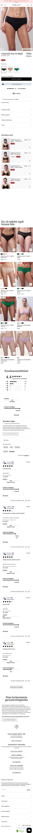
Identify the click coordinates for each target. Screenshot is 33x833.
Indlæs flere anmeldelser (16, 687)
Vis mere (16, 415)
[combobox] (24, 455)
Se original (5, 476)
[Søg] (5, 5)
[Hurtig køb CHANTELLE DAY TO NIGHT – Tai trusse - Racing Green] (14, 319)
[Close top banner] (31, 2)
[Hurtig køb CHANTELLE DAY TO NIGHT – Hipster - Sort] (30, 250)
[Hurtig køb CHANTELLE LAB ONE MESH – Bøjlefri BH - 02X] (30, 319)
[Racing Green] (16, 69)
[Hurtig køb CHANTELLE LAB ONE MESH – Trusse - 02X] (30, 353)
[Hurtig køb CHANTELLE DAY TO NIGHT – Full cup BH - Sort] (29, 186)
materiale (17, 447)
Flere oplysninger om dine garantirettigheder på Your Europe (15, 716)
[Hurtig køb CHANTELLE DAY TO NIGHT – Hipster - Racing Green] (30, 284)
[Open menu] (2, 5)
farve (11, 447)
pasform (6, 451)
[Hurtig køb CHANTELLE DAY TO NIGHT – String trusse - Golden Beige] (14, 284)
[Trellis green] (8, 357)
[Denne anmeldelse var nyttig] (25, 500)
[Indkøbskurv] (31, 5)
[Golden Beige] (6, 254)
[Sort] (3, 69)
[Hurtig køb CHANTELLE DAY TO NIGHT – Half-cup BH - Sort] (29, 160)
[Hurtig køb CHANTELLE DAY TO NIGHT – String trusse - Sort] (14, 250)
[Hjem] (17, 5)
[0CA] (10, 69)
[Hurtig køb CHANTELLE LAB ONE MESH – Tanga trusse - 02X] (14, 353)
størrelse (6, 447)
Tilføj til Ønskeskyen (16, 84)
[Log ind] (28, 5)
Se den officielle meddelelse (9, 720)
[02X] (18, 323)
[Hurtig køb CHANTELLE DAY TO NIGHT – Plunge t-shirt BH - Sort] (29, 173)
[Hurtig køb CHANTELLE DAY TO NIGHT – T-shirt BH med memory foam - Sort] (29, 147)
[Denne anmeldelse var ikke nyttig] (28, 500)
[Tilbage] (2, 9)
